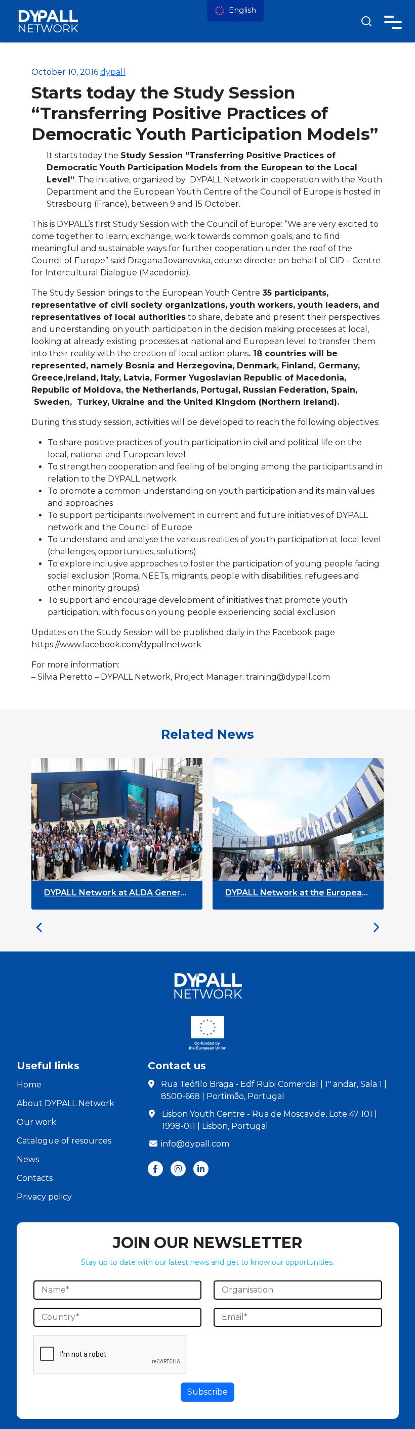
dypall (113, 72)
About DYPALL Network (65, 1103)
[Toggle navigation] (393, 20)
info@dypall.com (195, 1144)
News (28, 1159)
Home (29, 1084)
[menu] (236, 10)
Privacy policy (44, 1197)
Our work (36, 1122)
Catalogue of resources (64, 1141)
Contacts (35, 1178)
